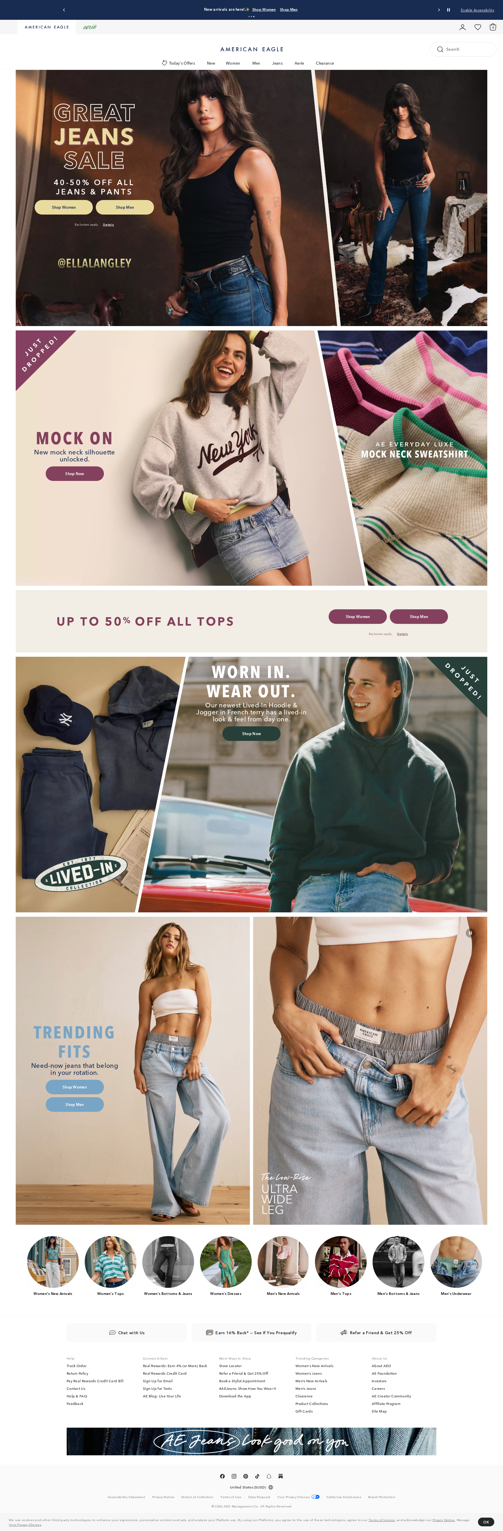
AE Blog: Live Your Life (162, 1396)
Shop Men (280, 9)
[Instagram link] (234, 1477)
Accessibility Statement (126, 1497)
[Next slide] (439, 10)
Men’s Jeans (305, 1388)
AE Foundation (384, 1373)
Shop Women (255, 9)
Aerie (299, 63)
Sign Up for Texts (157, 1388)
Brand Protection (381, 1497)
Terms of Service (382, 1519)
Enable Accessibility (477, 9)
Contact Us (76, 1388)
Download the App (235, 1396)
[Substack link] (280, 1477)
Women (233, 63)
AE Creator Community (391, 1396)
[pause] (470, 933)
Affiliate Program (386, 1403)
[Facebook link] (222, 1477)
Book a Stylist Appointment (242, 1381)
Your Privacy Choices (25, 1524)
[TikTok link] (257, 1477)
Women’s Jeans (308, 1373)
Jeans (277, 63)
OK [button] (486, 1521)
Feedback (75, 1403)
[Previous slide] (64, 10)
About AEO (381, 1366)
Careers (378, 1388)
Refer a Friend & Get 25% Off (243, 1373)
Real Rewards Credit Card (165, 1373)
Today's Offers (182, 63)
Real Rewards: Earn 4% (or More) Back (175, 1366)
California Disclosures (344, 1497)
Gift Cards (304, 1411)
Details (299, 9)
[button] (249, 16)
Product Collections (311, 1403)
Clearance (325, 63)
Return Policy (77, 1373)
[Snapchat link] (269, 1477)
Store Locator (230, 1366)
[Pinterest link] (245, 1477)
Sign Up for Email (158, 1381)
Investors (379, 1381)
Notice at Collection (197, 1497)
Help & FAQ (77, 1396)
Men (256, 63)
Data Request (259, 1497)
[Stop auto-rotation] (448, 10)
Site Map (379, 1411)
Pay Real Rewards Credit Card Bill (95, 1381)
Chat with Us (131, 1333)
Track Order (76, 1366)
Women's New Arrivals (314, 1366)
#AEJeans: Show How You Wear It (247, 1388)
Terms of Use (230, 1497)
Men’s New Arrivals (311, 1381)
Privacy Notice (444, 1519)
